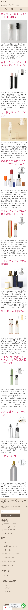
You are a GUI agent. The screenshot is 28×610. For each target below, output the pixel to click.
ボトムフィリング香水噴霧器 (13, 263)
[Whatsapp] (8, 533)
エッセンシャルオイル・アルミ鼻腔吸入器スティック (13, 359)
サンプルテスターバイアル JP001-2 (13, 15)
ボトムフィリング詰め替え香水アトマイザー (13, 212)
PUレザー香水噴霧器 (12, 311)
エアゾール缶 (8, 456)
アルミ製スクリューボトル (13, 413)
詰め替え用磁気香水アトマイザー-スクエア (13, 162)
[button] (21, 9)
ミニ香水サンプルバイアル (13, 114)
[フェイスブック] (5, 533)
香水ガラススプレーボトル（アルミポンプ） (13, 64)
